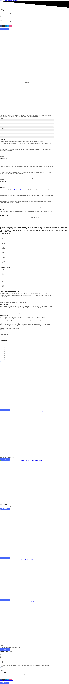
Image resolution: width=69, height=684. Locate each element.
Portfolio (8, 0)
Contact (17, 0)
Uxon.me (1, 405)
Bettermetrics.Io (2, 645)
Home (1, 0)
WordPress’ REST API (17, 189)
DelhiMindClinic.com (3, 504)
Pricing (6, 0)
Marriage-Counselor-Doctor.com (5, 455)
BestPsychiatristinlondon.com (5, 595)
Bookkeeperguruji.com (3, 553)
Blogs (11, 0)
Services (3, 0)
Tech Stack (14, 0)
